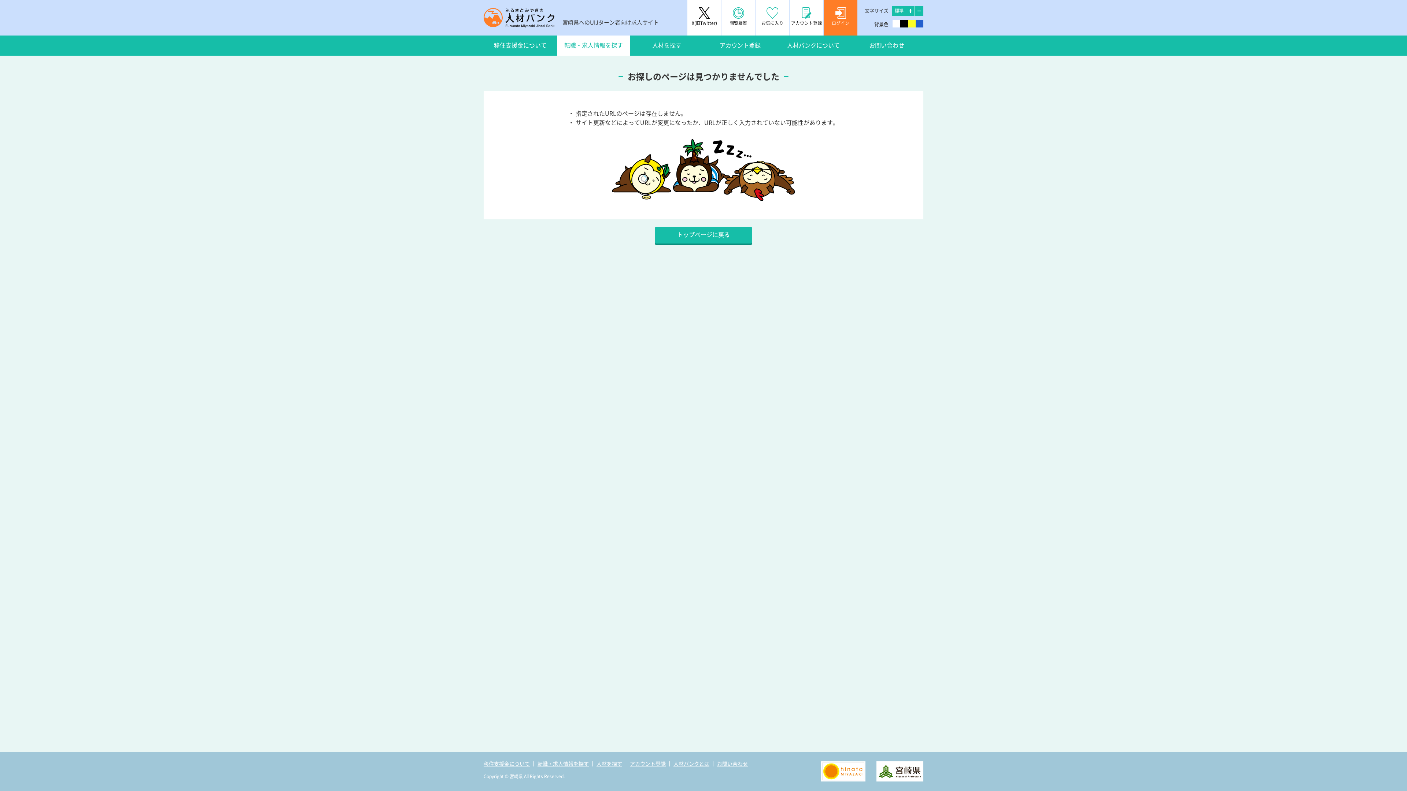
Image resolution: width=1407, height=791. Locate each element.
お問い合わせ (886, 45)
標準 (899, 10)
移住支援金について (520, 45)
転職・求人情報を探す (593, 45)
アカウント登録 (740, 45)
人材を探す (667, 45)
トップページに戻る (703, 235)
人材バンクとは (691, 763)
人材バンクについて (813, 45)
